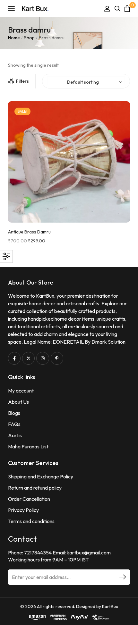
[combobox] (86, 80)
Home (14, 38)
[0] (127, 8)
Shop (29, 38)
